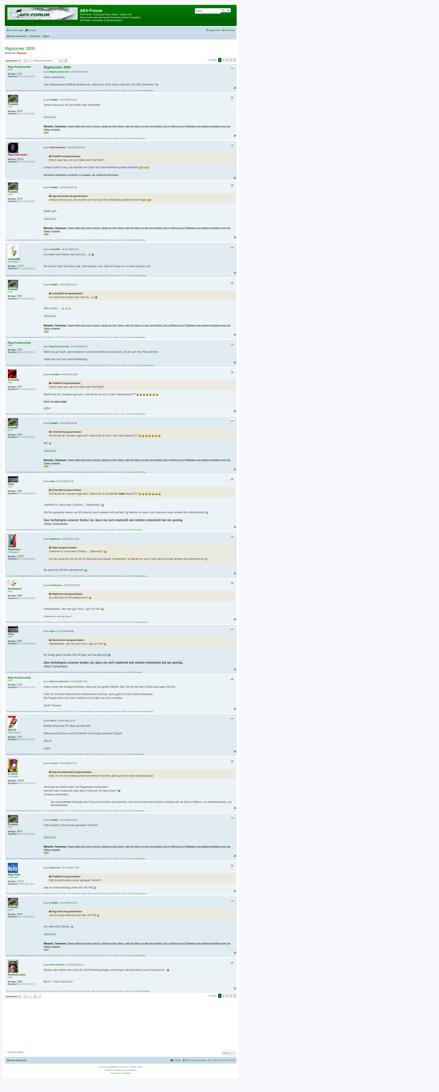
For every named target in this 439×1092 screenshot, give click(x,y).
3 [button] (227, 60)
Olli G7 (12, 730)
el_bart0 (12, 774)
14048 (20, 780)
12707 (20, 266)
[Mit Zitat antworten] (232, 68)
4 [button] (231, 60)
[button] (235, 60)
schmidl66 (14, 259)
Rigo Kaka (14, 874)
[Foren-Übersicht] (43, 13)
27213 (20, 881)
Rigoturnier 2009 (20, 48)
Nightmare (14, 549)
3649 (19, 111)
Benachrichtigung (146, 90)
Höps (11, 484)
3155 (19, 74)
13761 (20, 556)
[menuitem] (30, 30)
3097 (19, 386)
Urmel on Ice (50, 117)
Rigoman (22, 53)
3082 (19, 491)
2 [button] (223, 60)
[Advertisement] (121, 1024)
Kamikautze (15, 588)
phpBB (111, 1067)
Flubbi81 (13, 104)
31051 (20, 159)
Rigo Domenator (18, 154)
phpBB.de (133, 1070)
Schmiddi (13, 380)
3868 (19, 595)
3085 (19, 981)
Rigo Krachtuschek (19, 67)
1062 (19, 737)
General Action (17, 975)
